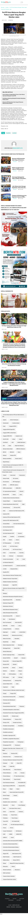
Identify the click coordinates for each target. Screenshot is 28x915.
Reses (4, 789)
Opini (17, 683)
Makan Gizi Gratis (7, 638)
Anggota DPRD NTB (7, 435)
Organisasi (5, 687)
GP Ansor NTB (17, 507)
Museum (23, 657)
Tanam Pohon (14, 814)
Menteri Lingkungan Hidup (8, 654)
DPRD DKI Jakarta (14, 484)
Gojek (23, 504)
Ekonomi (21, 491)
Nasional (12, 670)
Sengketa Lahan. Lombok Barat (10, 801)
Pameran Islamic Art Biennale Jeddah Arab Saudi (13, 690)
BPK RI (4, 452)
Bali (4, 445)
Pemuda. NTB (6, 722)
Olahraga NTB (18, 680)
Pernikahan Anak (18, 756)
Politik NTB (12, 766)
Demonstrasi (22, 475)
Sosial (4, 811)
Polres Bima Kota (6, 769)
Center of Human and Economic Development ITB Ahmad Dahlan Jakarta (13, 471)
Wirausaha (5, 866)
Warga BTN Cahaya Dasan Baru (17, 863)
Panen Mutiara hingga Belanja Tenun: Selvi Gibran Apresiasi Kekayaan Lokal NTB (14, 95)
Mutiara (20, 667)
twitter (14, 898)
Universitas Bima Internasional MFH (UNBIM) (12, 840)
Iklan (4, 555)
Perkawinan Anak (7, 756)
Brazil (19, 452)
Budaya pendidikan (7, 458)
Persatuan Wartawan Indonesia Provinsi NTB (12, 759)
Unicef (12, 837)
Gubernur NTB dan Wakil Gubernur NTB (11, 517)
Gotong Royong (6, 507)
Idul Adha (21, 552)
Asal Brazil (5, 442)
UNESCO (5, 837)
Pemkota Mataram (7, 719)
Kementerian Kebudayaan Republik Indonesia (12, 596)
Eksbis (14, 494)
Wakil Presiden (6, 856)
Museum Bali (6, 661)
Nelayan (20, 670)
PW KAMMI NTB (21, 782)
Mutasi (13, 667)
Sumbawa (21, 811)
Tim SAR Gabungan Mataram (17, 824)
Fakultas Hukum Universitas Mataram (11, 497)
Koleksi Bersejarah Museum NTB (10, 612)
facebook (7, 898)
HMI (4, 539)
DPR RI (4, 484)
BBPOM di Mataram (20, 448)
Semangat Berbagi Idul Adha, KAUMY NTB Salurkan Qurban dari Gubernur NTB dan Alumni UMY (19, 177)
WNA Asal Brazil (6, 872)
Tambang (5, 814)
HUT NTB (17, 543)
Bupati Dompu (6, 461)
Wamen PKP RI (16, 860)
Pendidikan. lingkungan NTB (9, 735)
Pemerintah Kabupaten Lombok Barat (11, 709)
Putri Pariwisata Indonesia (8, 782)
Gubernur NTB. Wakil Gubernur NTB (10, 520)
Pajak (13, 687)
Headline (8, 133)
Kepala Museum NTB (7, 599)
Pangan (4, 693)
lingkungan (5, 632)
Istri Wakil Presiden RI (7, 565)
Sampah (15, 795)
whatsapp (21, 898)
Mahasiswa (5, 635)
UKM (4, 834)
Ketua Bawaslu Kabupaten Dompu (10, 609)
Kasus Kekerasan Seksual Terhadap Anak (12, 575)
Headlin (4, 536)
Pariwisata (21, 696)
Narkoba (5, 670)
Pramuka (22, 772)
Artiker (20, 439)
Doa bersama (6, 481)
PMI (12, 763)
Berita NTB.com (15, 905)
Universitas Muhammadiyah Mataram (11, 850)
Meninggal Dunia (6, 648)
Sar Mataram (6, 798)
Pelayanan (22, 706)
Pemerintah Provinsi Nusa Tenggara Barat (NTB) (13, 712)
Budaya (4, 455)
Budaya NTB (13, 455)
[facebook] (2, 137)
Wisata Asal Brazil (7, 869)
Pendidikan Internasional (8, 729)
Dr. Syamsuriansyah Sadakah (9, 491)
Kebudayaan (5, 585)
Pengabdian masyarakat (8, 741)
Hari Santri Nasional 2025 (8, 533)
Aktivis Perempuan (14, 419)
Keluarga (5, 593)
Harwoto (20, 533)
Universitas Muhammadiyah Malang (10, 847)
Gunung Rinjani (6, 523)
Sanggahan (18, 906)
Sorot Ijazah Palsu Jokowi (14, 808)
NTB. (21, 674)
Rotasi (4, 792)
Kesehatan (18, 599)
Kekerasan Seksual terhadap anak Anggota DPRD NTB (13, 589)
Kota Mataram (12, 619)
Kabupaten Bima (13, 568)
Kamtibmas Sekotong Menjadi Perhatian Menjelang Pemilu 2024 (14, 99)
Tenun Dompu (15, 818)
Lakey (19, 625)
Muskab (14, 664)
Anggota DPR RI (12, 426)
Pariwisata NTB (6, 703)
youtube (19, 900)
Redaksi (8, 906)
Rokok (18, 789)
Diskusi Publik (6, 478)
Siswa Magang (21, 805)
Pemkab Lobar (15, 716)
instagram (10, 900)
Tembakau (5, 818)
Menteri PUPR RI (6, 657)
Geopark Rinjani (6, 501)
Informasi (11, 555)
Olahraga (20, 677)
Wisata (13, 866)
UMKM (10, 834)
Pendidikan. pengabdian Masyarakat (11, 738)
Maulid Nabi (5, 641)
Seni (21, 801)
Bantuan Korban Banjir (7, 448)
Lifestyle (17, 628)
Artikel (13, 439)
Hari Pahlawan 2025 (7, 530)
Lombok (7, 7)
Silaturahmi (5, 805)
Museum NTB (6, 664)
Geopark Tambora (17, 501)
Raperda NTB (22, 785)
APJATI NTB (5, 439)
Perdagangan (20, 741)
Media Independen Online (8, 645)
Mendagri (20, 645)
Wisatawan (17, 869)
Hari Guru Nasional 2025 (8, 526)
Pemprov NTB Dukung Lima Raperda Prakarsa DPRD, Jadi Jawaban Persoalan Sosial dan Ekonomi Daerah (19, 196)
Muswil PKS (5, 667)
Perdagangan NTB (7, 745)
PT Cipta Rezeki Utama (19, 776)
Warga (4, 863)
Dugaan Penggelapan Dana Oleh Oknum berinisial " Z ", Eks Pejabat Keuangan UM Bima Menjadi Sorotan (14, 384)
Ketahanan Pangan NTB (8, 603)
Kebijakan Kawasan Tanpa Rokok (10, 578)
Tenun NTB (5, 821)
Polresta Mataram (7, 772)
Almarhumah (5, 423)
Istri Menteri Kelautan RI (8, 562)
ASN (12, 442)
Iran (17, 559)
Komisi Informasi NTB (7, 615)
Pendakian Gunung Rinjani (8, 725)
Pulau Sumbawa (6, 779)
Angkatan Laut (19, 435)
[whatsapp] (7, 137)
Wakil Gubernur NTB (16, 853)
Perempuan (17, 745)
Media (13, 641)
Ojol (13, 677)
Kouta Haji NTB (18, 622)
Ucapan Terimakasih (7, 831)
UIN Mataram (18, 831)
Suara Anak (12, 811)
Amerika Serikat (15, 423)
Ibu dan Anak (12, 552)
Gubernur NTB (6, 514)
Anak (4, 426)
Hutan (4, 552)
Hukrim (10, 539)
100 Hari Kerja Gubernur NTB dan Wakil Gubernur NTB (13, 415)
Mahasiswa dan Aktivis (17, 635)
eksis (21, 494)
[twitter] (5, 137)
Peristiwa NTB (14, 753)
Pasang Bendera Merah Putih (9, 706)
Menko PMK (16, 648)
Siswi (4, 808)
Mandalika (17, 638)
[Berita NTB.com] (6, 3)
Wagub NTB (5, 853)
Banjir (10, 445)
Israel (23, 559)
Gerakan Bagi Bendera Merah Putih (10, 504)
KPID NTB (5, 625)
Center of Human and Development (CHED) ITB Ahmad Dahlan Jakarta (12, 465)
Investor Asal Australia (8, 559)
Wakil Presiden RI (17, 856)
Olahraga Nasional (7, 680)
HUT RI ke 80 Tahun (17, 549)
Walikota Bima (6, 860)
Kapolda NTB (6, 572)
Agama (4, 419)
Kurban (12, 625)
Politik (4, 360)
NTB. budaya (6, 677)
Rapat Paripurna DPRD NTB (9, 785)
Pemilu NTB (5, 716)
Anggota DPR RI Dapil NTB (8, 429)
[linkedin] (12, 137)
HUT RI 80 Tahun (13, 546)
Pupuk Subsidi (17, 779)
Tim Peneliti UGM (15, 821)
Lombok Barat (22, 632)
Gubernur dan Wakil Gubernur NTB (16, 510)
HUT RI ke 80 (6, 549)
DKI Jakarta (15, 478)
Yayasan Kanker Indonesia (8, 876)
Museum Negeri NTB (17, 661)
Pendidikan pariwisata (8, 732)
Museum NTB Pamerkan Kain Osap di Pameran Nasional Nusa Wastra (13, 103)
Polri (16, 772)
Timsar (4, 827)
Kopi (4, 619)
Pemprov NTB (18, 719)
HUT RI (4, 546)
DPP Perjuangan (16, 481)
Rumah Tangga (6, 795)
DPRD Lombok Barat (7, 488)
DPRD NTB (18, 488)
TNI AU (11, 827)
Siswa (13, 805)
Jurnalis (4, 568)
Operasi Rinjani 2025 (7, 683)
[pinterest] (10, 137)
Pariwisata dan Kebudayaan (9, 699)
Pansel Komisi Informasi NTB (9, 696)
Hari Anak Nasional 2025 (18, 523)
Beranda (2, 7)
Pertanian (5, 763)
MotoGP (16, 657)
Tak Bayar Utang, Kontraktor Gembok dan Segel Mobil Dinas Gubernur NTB (14, 326)
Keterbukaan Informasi (8, 606)
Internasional (20, 555)
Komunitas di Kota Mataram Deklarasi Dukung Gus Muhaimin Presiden (14, 364)
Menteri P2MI (21, 654)
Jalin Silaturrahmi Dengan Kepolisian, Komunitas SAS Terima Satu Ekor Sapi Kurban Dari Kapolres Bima (19, 187)
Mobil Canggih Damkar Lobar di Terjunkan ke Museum (18, 168)
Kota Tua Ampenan (7, 622)
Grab (4, 510)
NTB (3, 340)
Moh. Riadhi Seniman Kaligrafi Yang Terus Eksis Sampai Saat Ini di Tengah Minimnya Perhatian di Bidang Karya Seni (14, 403)
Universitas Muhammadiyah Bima (10, 843)
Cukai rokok (12, 475)
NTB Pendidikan (12, 674)
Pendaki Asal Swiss (17, 722)
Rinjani (11, 789)
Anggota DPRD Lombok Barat (9, 432)
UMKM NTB (18, 834)
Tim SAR (5, 824)
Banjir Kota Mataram (19, 445)
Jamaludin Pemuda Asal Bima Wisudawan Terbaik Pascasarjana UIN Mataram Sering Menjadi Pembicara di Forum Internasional (14, 345)
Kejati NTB (14, 585)
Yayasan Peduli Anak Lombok (9, 879)
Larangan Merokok (7, 628)
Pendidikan (20, 725)
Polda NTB (19, 763)
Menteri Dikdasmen (7, 651)
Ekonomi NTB (6, 494)
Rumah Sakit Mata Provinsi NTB (16, 792)
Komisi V (18, 615)
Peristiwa (5, 753)
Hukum (17, 539)
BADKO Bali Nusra (21, 442)
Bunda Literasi (18, 458)
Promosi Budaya (6, 776)
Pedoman (13, 906)
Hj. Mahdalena (21, 536)
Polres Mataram (17, 769)
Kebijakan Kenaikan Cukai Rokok (10, 581)
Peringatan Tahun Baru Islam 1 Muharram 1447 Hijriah (12, 749)
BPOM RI (12, 452)
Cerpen (4, 475)
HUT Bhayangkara (7, 543)
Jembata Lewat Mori (20, 565)
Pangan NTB (13, 693)
